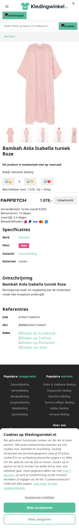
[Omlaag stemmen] (30, 181)
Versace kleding (59, 414)
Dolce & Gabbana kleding (59, 384)
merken (67, 376)
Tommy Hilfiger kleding (59, 402)
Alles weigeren (39, 519)
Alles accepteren (39, 508)
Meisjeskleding (20, 396)
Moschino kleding (59, 396)
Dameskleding (28, 254)
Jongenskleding (19, 402)
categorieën (27, 376)
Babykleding (20, 408)
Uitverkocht (65, 200)
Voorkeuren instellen (39, 497)
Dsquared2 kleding (59, 390)
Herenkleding (19, 390)
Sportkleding (20, 414)
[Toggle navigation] (6, 6)
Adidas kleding (59, 408)
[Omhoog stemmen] (9, 181)
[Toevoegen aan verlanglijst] (47, 181)
